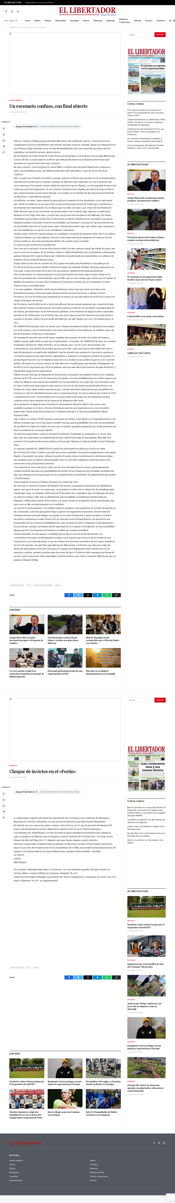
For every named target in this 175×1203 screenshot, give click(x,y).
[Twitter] (3, 134)
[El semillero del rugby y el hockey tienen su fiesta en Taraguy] (103, 1068)
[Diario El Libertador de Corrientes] (87, 11)
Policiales (98, 21)
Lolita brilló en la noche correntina (39, 3)
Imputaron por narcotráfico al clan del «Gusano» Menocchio (145, 965)
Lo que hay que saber (43, 585)
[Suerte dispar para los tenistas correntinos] (65, 1099)
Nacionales (60, 21)
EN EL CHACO (137, 104)
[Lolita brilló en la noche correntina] (146, 298)
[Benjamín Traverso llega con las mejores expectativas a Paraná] (65, 1068)
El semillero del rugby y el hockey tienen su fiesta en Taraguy (103, 1083)
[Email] (3, 140)
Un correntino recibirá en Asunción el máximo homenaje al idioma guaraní (26, 674)
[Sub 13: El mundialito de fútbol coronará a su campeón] (103, 1099)
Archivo (148, 21)
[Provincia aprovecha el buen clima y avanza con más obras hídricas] (65, 624)
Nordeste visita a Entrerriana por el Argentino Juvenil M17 (26, 1083)
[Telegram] (3, 146)
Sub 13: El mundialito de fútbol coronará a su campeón (101, 1113)
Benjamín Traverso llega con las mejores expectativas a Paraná (64, 1083)
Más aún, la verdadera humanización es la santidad (100, 672)
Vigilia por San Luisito (138, 353)
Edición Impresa (15, 100)
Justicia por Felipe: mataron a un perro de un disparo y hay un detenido (144, 1006)
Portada (12, 27)
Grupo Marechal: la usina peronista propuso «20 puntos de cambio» (26, 640)
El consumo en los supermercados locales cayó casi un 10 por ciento (144, 278)
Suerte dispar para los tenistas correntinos (64, 1113)
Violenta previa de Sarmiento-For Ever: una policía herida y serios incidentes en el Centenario (145, 131)
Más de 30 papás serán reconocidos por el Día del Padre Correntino (102, 640)
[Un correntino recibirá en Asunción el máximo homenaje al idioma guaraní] (26, 658)
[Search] (170, 21)
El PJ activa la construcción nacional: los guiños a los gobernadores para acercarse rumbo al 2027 (145, 112)
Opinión (137, 21)
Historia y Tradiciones (124, 20)
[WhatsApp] (3, 152)
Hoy (28, 585)
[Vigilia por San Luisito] (146, 335)
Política (48, 21)
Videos (37, 21)
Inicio (27, 21)
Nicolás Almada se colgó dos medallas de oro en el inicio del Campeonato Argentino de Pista (25, 1115)
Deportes (110, 21)
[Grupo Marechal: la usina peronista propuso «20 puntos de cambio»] (26, 624)
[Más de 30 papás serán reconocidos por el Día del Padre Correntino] (103, 624)
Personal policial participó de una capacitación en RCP (65, 672)
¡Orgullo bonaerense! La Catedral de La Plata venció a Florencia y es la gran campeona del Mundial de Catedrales (146, 122)
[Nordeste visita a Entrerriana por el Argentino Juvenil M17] (26, 1068)
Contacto (160, 21)
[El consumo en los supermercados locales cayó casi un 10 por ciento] (146, 259)
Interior (86, 21)
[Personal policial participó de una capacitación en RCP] (65, 658)
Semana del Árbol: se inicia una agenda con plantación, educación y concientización (145, 1088)
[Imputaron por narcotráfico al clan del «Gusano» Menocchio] (146, 946)
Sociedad (74, 21)
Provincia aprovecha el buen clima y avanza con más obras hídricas (63, 640)
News (58, 585)
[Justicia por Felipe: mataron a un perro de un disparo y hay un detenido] (146, 985)
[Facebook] (3, 128)
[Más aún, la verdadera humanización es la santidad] (103, 658)
